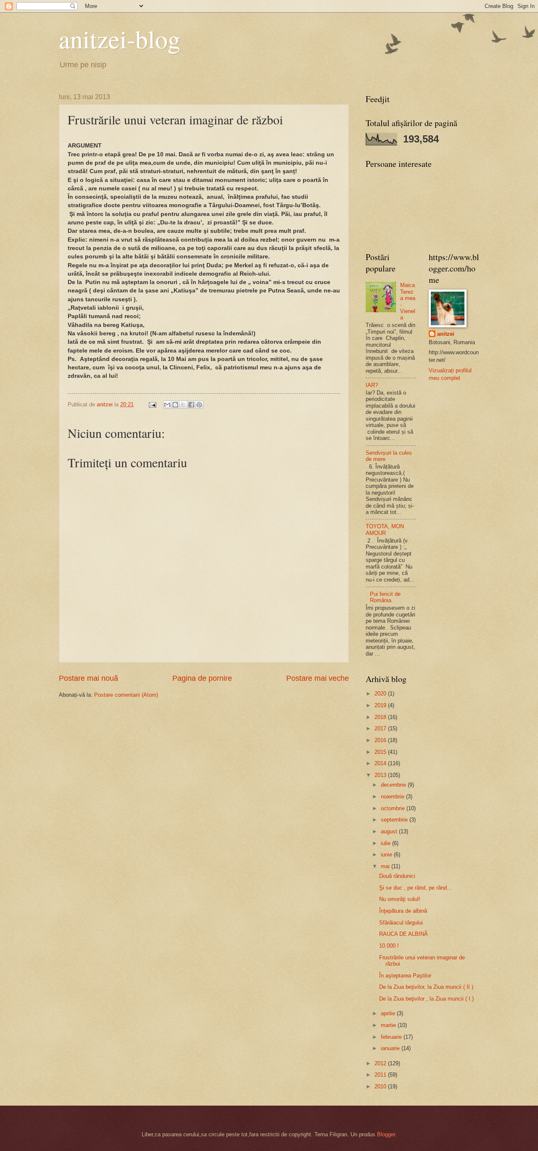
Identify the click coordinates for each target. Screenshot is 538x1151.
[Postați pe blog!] (175, 404)
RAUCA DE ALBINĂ (403, 934)
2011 (381, 1075)
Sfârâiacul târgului (401, 922)
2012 (381, 1063)
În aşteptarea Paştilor (405, 975)
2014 (381, 763)
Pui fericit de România (385, 597)
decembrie (394, 785)
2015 (381, 752)
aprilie (389, 1013)
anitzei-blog (119, 38)
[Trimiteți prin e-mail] (167, 404)
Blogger (386, 1134)
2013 (381, 775)
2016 (381, 740)
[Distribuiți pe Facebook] (191, 404)
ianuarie (391, 1048)
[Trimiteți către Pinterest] (199, 404)
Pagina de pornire (202, 678)
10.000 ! (389, 946)
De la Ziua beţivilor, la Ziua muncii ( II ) (426, 987)
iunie (387, 854)
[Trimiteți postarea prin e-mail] (152, 404)
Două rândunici (397, 876)
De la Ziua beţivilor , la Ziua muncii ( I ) (426, 999)
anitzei (445, 334)
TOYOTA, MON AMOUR (385, 529)
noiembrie (393, 796)
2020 (381, 693)
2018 (381, 717)
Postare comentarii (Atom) (126, 695)
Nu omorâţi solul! (399, 899)
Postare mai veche (317, 678)
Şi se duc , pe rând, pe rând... (415, 888)
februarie (392, 1037)
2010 (381, 1086)
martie (389, 1025)
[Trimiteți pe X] (183, 404)
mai (386, 866)
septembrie (395, 819)
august (390, 831)
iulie (386, 843)
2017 (381, 728)
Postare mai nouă (88, 678)
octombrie (393, 808)
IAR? (372, 385)
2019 (381, 705)
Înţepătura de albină (403, 911)
